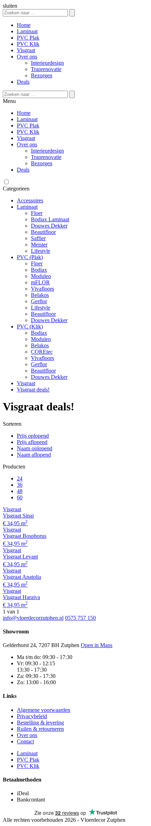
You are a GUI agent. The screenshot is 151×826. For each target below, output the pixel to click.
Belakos (40, 295)
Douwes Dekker (49, 226)
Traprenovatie (46, 69)
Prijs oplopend (33, 436)
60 (19, 497)
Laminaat (27, 31)
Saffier (38, 238)
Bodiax (39, 270)
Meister (39, 245)
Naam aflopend (34, 455)
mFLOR (40, 282)
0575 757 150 (80, 618)
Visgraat (26, 50)
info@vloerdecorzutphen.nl (33, 618)
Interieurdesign (47, 63)
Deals (23, 82)
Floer (36, 213)
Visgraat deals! (33, 390)
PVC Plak (28, 38)
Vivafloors (42, 289)
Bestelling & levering (40, 723)
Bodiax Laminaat (50, 219)
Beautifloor (43, 232)
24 (19, 478)
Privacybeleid (32, 716)
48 (19, 491)
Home (24, 25)
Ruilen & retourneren (40, 729)
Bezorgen (41, 75)
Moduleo (41, 276)
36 (19, 485)
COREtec (42, 352)
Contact (25, 741)
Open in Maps (96, 645)
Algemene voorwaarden (43, 710)
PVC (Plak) (30, 257)
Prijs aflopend (32, 442)
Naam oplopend (34, 448)
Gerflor (39, 301)
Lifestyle (40, 251)
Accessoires (30, 200)
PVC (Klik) (30, 326)
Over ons (27, 57)
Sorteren (12, 424)
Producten (14, 467)
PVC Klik (28, 44)
